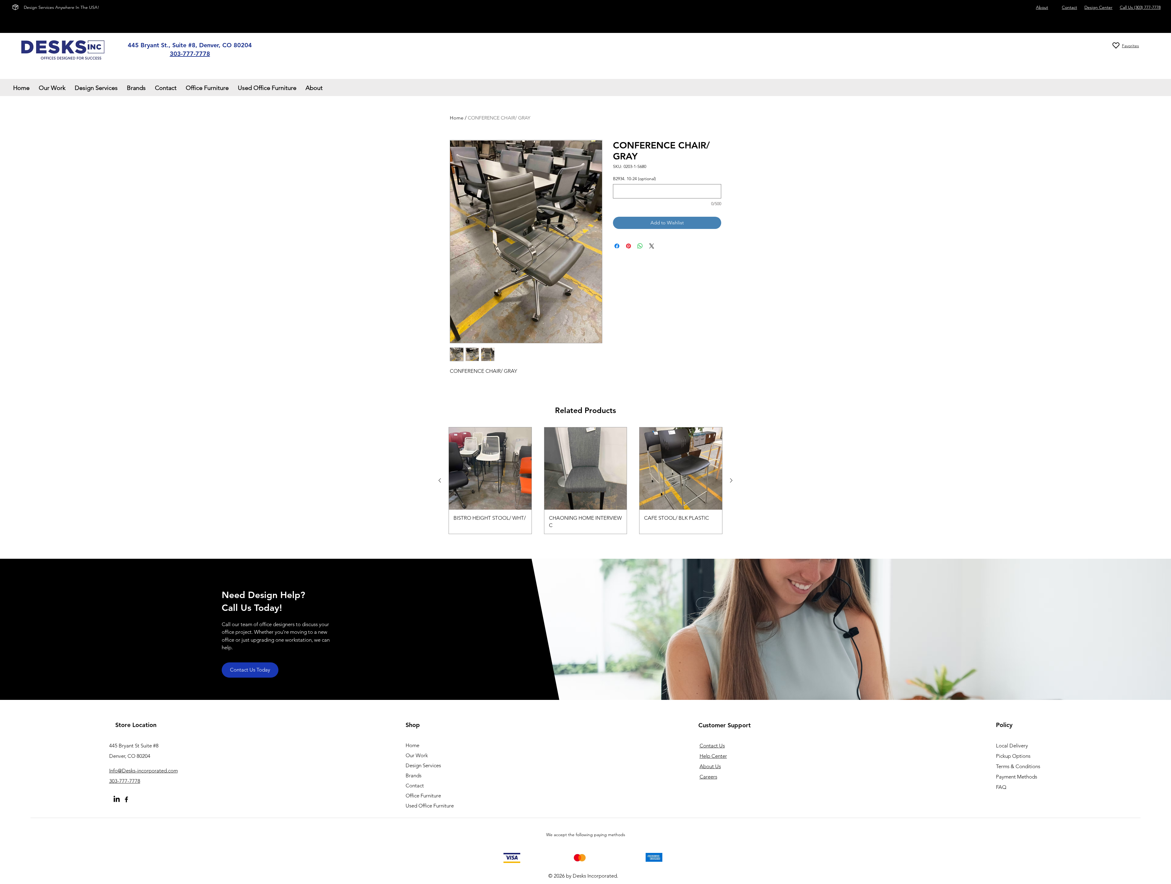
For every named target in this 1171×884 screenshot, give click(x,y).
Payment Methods (1017, 777)
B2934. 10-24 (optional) (634, 178)
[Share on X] (651, 246)
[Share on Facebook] (617, 246)
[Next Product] (731, 480)
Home (457, 118)
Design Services (423, 765)
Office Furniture (423, 796)
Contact (415, 785)
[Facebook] (126, 799)
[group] (585, 480)
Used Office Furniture (430, 806)
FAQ (1001, 787)
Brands (413, 775)
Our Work (417, 755)
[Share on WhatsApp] (640, 246)
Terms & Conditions (1018, 766)
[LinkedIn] (116, 799)
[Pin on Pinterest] (628, 246)
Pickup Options (1013, 756)
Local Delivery (1012, 746)
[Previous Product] (439, 480)
